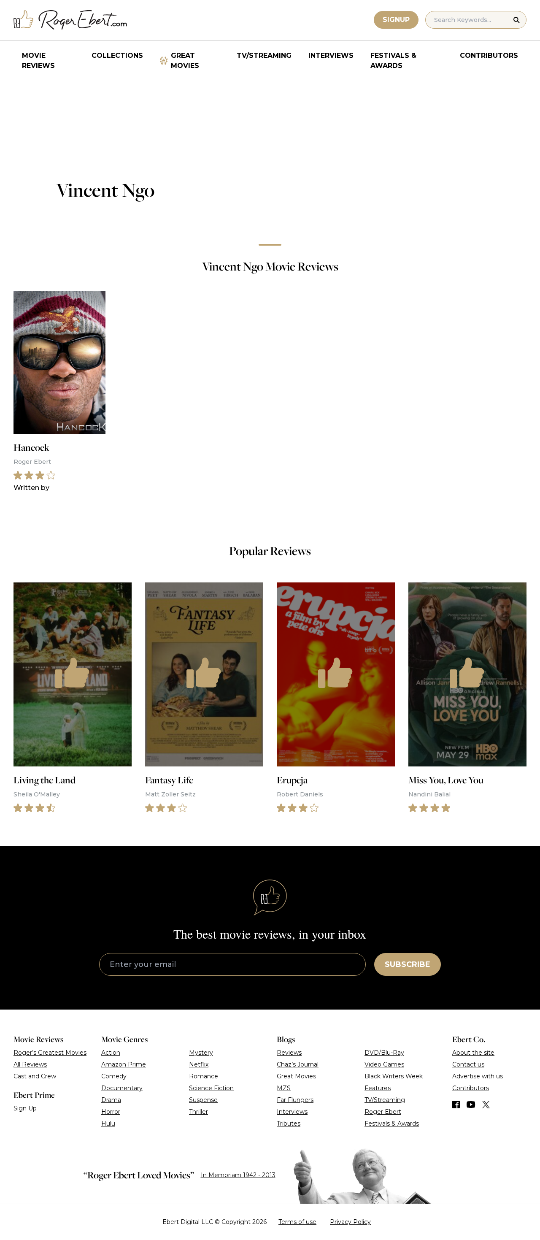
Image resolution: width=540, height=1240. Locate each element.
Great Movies (185, 60)
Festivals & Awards (393, 60)
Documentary (122, 1088)
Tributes (288, 1123)
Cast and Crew (35, 1076)
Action (110, 1052)
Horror (110, 1111)
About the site (473, 1052)
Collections (117, 55)
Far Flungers (295, 1100)
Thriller (198, 1111)
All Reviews (30, 1064)
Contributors (489, 55)
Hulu (108, 1123)
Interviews (331, 55)
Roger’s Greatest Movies (50, 1052)
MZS (284, 1088)
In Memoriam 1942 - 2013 (238, 1175)
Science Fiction (211, 1088)
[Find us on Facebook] (456, 1104)
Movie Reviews (38, 60)
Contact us (468, 1064)
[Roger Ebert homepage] (70, 20)
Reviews (289, 1052)
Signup (396, 20)
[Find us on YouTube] (471, 1104)
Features (377, 1088)
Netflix (198, 1064)
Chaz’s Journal (298, 1064)
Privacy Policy (350, 1222)
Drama (111, 1100)
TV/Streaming (264, 55)
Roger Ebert (382, 1111)
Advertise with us (477, 1076)
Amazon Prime (123, 1064)
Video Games (384, 1064)
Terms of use (297, 1222)
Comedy (114, 1076)
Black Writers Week (393, 1076)
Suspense (203, 1100)
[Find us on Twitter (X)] (486, 1104)
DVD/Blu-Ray (384, 1052)
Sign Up (25, 1108)
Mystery (201, 1052)
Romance (203, 1076)
